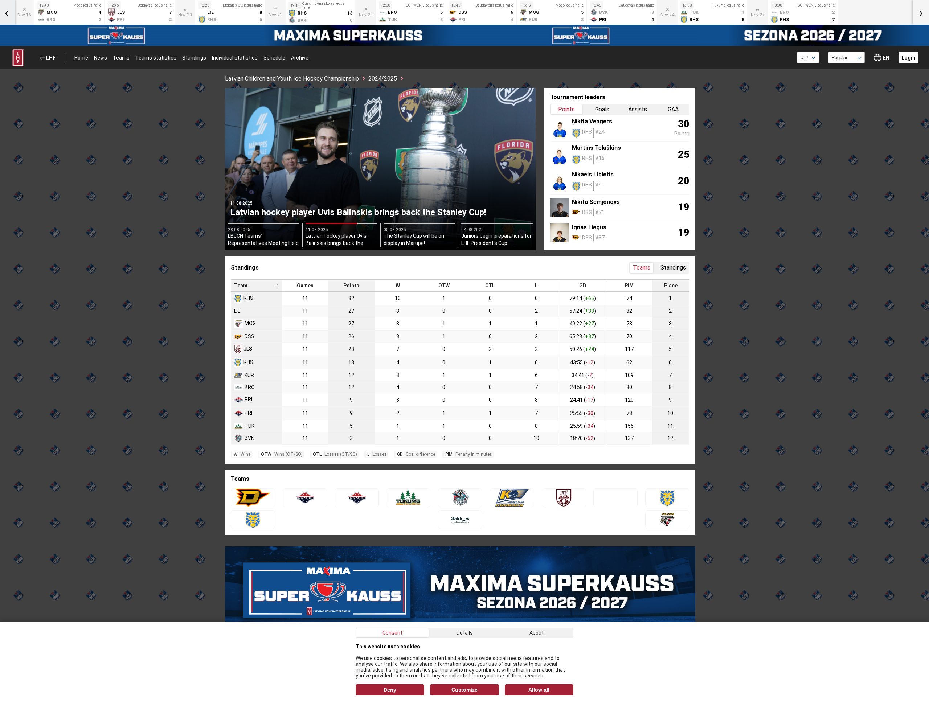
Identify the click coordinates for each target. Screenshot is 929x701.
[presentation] (921, 12)
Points (566, 109)
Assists (637, 109)
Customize (464, 690)
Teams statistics (155, 58)
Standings (194, 58)
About (536, 633)
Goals (602, 109)
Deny (390, 690)
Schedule (274, 58)
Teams (121, 58)
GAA (673, 109)
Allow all (538, 690)
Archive (299, 58)
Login (908, 58)
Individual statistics (235, 58)
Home (81, 58)
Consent (392, 633)
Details (465, 633)
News (100, 58)
